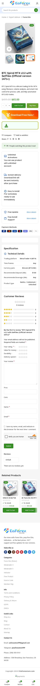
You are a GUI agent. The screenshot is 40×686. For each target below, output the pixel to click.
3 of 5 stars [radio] (23, 347)
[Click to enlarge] (9, 49)
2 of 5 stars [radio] (21, 347)
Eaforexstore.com (27, 671)
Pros (6, 387)
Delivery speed (10, 357)
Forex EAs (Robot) (10, 561)
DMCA (6, 608)
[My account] (37, 3)
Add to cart (18, 105)
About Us (7, 628)
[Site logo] (20, 3)
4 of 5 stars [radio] (25, 347)
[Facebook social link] (8, 139)
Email (6, 416)
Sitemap (7, 632)
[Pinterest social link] (13, 139)
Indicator (7, 573)
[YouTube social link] (17, 552)
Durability (8, 354)
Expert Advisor (14, 17)
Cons (6, 397)
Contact (7, 625)
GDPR (6, 604)
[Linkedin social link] (16, 139)
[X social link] (10, 139)
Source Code (8, 580)
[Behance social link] (29, 552)
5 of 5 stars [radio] (26, 347)
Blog (5, 621)
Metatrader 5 (8, 569)
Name (7, 407)
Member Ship (8, 584)
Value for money (10, 350)
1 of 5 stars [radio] (19, 347)
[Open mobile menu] (3, 3)
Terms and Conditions (12, 593)
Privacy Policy (9, 597)
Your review (9, 361)
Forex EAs (27, 17)
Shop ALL (7, 617)
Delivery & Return (10, 601)
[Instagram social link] (13, 552)
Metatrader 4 (8, 565)
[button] (10, 510)
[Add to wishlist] (15, 483)
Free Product (8, 576)
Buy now (33, 105)
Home (4, 17)
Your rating (9, 347)
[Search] (36, 10)
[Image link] (15, 531)
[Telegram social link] (18, 139)
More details (31, 212)
